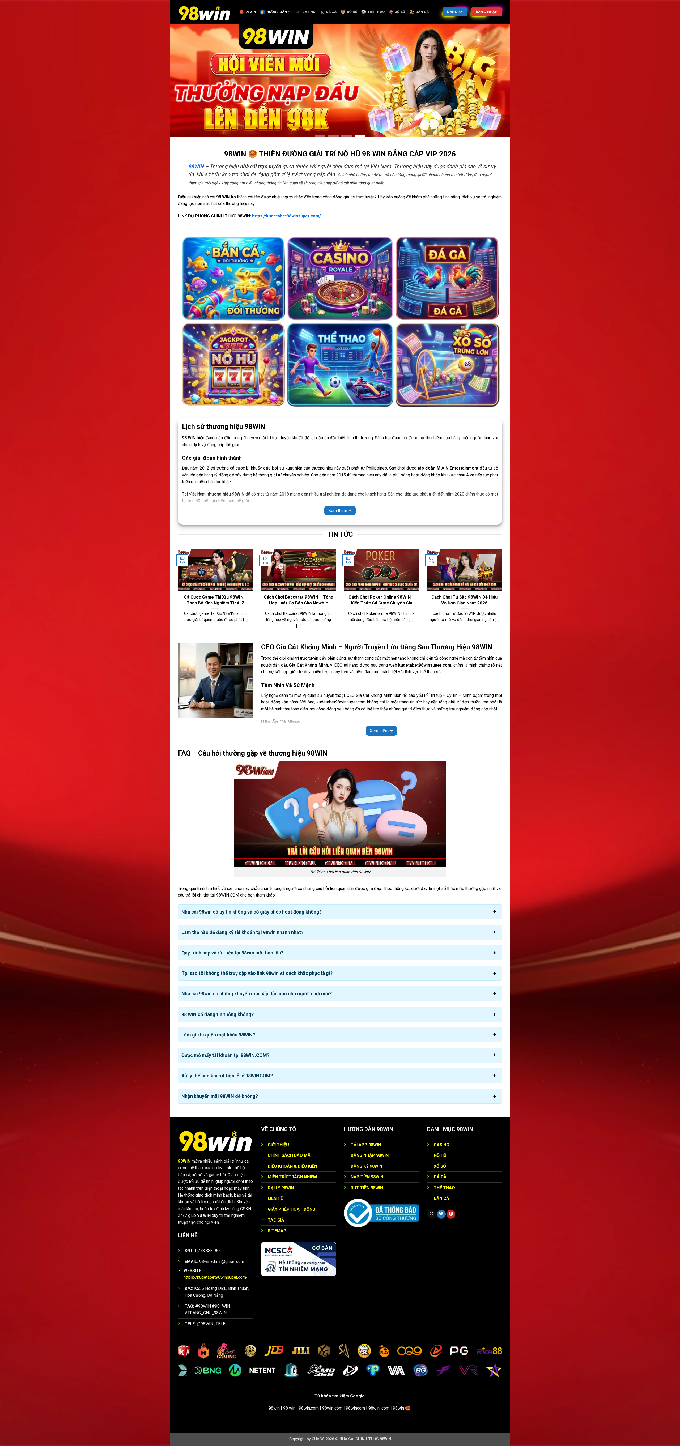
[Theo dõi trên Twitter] (441, 1214)
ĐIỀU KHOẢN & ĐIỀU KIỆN (292, 1166)
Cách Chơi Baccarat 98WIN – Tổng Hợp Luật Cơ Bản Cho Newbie (298, 600)
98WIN (251, 12)
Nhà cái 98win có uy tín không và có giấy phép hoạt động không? (251, 912)
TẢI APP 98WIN (366, 1144)
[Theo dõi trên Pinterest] (451, 1214)
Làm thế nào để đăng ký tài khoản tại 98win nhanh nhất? (242, 932)
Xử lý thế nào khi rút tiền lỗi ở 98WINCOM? (227, 1075)
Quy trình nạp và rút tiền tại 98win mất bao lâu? (232, 953)
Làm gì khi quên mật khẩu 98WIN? (218, 1035)
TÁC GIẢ (276, 1220)
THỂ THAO (376, 12)
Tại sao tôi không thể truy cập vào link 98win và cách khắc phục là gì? (257, 973)
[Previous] (177, 595)
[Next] (503, 595)
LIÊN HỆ (275, 1198)
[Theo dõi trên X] (431, 1214)
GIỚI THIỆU (278, 1144)
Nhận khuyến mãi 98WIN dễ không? (219, 1096)
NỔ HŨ (352, 12)
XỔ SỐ (400, 12)
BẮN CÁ (422, 12)
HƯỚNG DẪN (276, 12)
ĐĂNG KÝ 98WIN (366, 1166)
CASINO (309, 12)
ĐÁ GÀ (331, 12)
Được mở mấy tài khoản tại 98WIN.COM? (225, 1055)
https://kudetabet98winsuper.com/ (286, 216)
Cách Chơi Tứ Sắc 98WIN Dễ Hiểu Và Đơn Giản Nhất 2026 (464, 600)
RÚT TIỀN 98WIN (367, 1187)
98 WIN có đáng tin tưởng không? (217, 1014)
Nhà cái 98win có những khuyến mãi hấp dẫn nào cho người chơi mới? (256, 993)
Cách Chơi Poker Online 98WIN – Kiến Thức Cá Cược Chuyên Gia (381, 600)
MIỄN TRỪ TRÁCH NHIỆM (292, 1176)
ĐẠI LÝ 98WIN (281, 1187)
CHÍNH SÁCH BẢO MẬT (290, 1155)
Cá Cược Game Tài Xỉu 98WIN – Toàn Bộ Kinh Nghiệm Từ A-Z (215, 600)
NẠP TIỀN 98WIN (367, 1176)
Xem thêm (337, 510)
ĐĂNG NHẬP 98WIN (370, 1155)
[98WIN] (204, 12)
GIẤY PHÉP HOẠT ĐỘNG (291, 1209)
